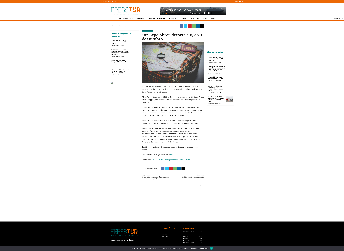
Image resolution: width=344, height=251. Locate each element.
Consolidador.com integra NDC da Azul (118, 61)
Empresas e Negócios (147, 31)
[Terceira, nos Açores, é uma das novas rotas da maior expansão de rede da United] (134, 52)
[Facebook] (181, 26)
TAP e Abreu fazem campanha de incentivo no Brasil (171, 160)
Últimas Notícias (215, 52)
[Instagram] (114, 244)
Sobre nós (165, 234)
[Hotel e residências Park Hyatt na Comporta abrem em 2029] (134, 72)
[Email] (202, 26)
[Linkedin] (198, 26)
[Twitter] (185, 26)
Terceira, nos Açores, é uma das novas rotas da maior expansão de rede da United (120, 52)
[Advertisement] (157, 199)
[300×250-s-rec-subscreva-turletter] (124, 93)
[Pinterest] (190, 26)
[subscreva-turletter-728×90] (193, 11)
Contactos (165, 232)
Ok (211, 248)
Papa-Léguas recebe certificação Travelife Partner (119, 42)
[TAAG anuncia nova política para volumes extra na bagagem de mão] (229, 99)
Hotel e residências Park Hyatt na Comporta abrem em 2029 (120, 71)
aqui (171, 155)
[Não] (342, 248)
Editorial (165, 236)
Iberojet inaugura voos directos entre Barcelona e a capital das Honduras (155, 178)
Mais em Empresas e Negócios (121, 35)
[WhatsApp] (194, 26)
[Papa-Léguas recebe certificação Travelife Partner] (134, 42)
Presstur (114, 26)
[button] (339, 18)
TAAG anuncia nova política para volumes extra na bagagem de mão (216, 99)
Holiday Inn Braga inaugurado (193, 177)
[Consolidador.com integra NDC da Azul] (134, 62)
